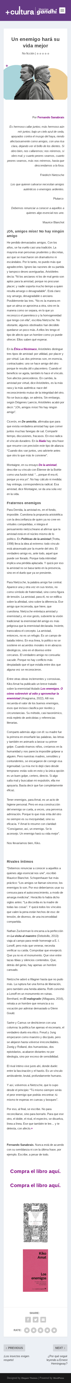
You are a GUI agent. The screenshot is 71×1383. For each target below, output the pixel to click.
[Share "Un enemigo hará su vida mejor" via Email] (43, 1319)
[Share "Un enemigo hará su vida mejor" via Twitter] (35, 1319)
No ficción (28, 53)
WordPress (58, 1378)
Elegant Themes (29, 1378)
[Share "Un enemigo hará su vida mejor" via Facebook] (28, 1319)
